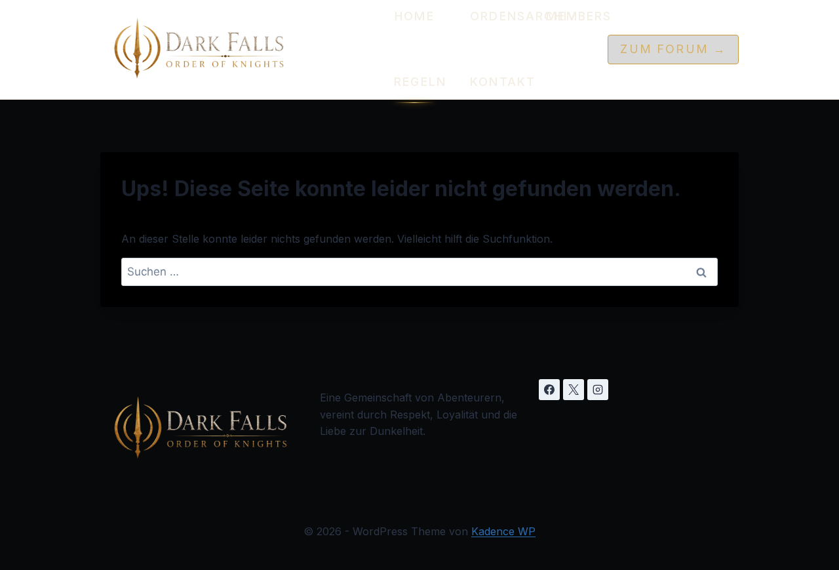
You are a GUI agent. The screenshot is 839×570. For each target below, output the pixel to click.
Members (567, 16)
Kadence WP (503, 531)
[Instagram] (597, 389)
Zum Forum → (673, 49)
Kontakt (491, 82)
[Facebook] (549, 389)
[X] (573, 389)
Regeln (415, 82)
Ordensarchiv (491, 16)
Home (415, 16)
